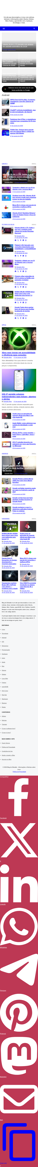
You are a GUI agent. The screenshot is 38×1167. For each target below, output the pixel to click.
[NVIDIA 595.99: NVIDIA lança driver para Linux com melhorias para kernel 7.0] (7, 295)
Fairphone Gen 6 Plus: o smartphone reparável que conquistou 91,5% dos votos (23, 121)
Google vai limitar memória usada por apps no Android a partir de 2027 (24, 490)
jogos (3, 658)
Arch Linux (5, 690)
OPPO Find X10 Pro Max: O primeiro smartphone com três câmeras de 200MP (22, 101)
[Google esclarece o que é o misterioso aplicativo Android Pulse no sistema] (6, 509)
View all (34, 163)
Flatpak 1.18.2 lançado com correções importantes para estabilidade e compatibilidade (25, 247)
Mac (3, 666)
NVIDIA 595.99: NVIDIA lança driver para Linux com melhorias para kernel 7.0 (24, 293)
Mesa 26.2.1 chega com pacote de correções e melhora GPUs (28, 560)
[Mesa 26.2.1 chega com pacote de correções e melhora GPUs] (6, 207)
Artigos (4, 716)
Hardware (6, 518)
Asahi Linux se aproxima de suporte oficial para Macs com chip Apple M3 (22, 415)
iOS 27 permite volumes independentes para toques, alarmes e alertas (19, 396)
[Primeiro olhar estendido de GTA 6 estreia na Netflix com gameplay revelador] (7, 279)
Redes (4, 707)
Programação (6, 650)
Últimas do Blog (8, 224)
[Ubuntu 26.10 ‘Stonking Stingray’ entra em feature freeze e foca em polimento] (6, 215)
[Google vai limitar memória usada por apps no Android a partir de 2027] (6, 490)
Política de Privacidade (8, 747)
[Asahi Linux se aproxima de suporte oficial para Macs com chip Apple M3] (6, 416)
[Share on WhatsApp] (26, 240)
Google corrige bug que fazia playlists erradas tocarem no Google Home (22, 499)
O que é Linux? (6, 732)
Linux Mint (5, 678)
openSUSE (5, 686)
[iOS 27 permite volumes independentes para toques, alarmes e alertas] (19, 380)
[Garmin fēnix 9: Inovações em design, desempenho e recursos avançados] (10, 551)
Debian (4, 674)
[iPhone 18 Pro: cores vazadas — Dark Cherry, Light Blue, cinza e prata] (6, 435)
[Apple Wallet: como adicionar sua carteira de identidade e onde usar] (6, 425)
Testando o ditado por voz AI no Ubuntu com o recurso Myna (25, 262)
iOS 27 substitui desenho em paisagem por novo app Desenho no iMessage (24, 444)
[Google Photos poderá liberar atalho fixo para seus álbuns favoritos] (6, 481)
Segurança (5, 646)
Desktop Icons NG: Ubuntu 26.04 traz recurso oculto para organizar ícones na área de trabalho (24, 197)
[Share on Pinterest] (20, 240)
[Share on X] (18, 240)
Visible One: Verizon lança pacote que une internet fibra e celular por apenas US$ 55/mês (22, 131)
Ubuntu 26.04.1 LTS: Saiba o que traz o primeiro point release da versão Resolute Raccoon (18, 176)
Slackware (5, 699)
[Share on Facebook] (15, 240)
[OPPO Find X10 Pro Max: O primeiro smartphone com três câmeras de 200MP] (10, 59)
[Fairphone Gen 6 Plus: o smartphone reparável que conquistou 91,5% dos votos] (5, 121)
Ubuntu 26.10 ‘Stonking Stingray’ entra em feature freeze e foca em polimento (24, 214)
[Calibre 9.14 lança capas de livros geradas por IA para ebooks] (27, 59)
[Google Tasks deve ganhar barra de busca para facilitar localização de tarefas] (7, 310)
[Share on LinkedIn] (23, 240)
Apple (4, 325)
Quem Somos (6, 743)
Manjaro (4, 703)
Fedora (4, 682)
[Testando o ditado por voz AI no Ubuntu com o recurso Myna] (6, 190)
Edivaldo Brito (9, 182)
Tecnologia (5, 633)
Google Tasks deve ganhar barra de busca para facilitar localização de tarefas (24, 309)
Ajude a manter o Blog (8, 755)
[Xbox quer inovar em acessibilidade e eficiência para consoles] (19, 338)
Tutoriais (4, 724)
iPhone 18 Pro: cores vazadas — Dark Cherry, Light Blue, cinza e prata (23, 434)
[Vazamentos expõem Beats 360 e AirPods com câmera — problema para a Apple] (10, 575)
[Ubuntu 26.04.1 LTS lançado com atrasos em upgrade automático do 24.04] (19, 42)
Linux (3, 629)
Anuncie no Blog (6, 759)
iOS (3, 641)
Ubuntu (4, 163)
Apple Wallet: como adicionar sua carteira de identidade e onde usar (24, 425)
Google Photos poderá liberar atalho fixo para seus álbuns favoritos (22, 480)
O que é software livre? (8, 728)
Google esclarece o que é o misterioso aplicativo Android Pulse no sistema (22, 509)
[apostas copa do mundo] (19, 9)
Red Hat (4, 695)
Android (5, 453)
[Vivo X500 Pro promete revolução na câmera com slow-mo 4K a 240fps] (28, 575)
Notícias (4, 720)
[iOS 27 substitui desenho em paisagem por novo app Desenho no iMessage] (6, 444)
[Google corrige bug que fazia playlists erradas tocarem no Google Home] (6, 500)
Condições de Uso (7, 751)
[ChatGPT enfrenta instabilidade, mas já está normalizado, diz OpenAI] (27, 75)
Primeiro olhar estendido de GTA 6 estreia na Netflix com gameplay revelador (24, 278)
